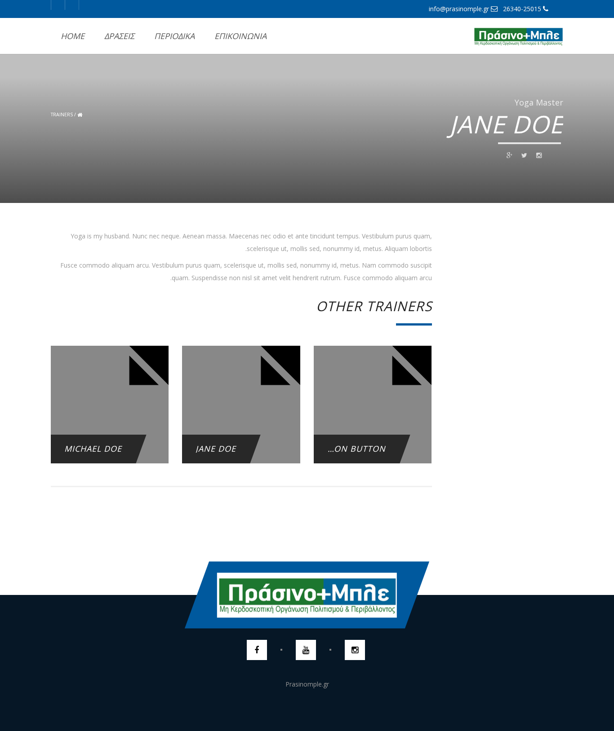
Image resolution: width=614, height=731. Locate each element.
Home (73, 36)
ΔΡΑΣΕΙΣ (119, 36)
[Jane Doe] (241, 423)
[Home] (518, 36)
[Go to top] (307, 595)
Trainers (62, 114)
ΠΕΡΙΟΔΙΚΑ (174, 36)
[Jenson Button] (373, 423)
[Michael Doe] (110, 423)
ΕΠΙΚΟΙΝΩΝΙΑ (240, 36)
